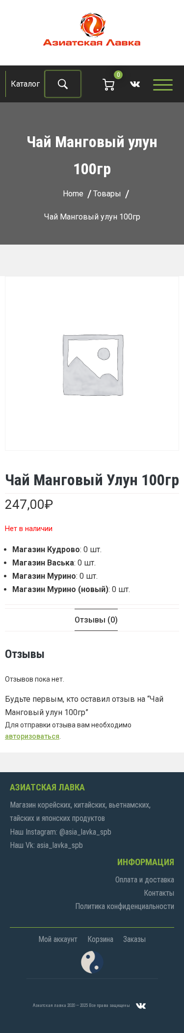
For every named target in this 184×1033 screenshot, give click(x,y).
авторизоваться (32, 736)
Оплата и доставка (144, 879)
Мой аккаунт (58, 939)
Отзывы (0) (96, 620)
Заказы (134, 939)
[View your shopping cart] (108, 84)
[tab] (96, 620)
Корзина (100, 939)
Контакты (159, 893)
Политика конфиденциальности (124, 906)
